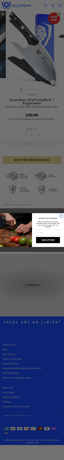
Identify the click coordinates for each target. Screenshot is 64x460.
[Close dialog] (61, 216)
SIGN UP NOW (47, 240)
